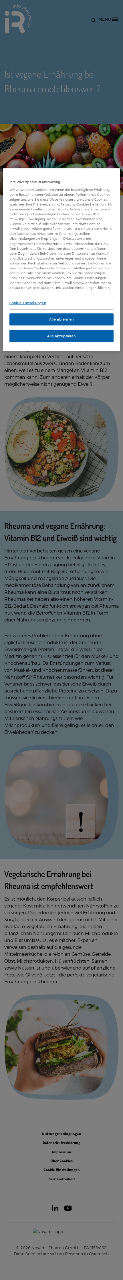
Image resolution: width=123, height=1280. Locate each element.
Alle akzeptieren (61, 336)
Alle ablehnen (61, 319)
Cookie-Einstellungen (27, 303)
